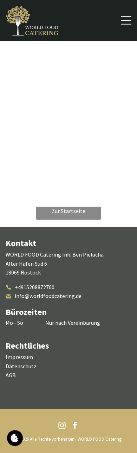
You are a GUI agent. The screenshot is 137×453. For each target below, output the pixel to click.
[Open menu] (126, 20)
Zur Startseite (68, 210)
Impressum (19, 357)
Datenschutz (21, 366)
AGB (11, 374)
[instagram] (62, 426)
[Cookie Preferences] (15, 438)
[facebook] (75, 426)
